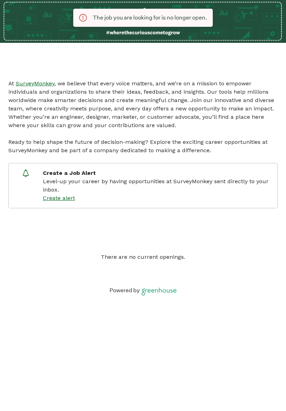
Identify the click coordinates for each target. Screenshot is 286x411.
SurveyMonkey (35, 83)
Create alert (59, 198)
